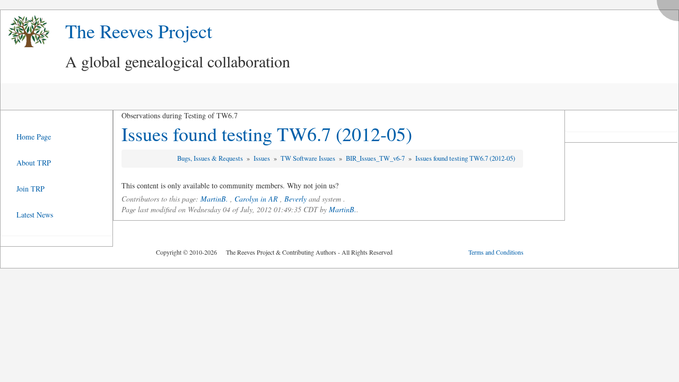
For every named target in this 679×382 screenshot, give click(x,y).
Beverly (295, 199)
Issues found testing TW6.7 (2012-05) (266, 133)
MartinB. (214, 199)
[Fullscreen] (670, 8)
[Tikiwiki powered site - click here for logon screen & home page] (25, 32)
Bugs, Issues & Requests (211, 158)
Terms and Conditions (496, 252)
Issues (263, 158)
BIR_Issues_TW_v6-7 (376, 158)
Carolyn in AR (256, 199)
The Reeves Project (138, 31)
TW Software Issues (309, 158)
